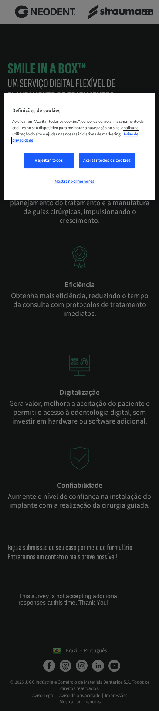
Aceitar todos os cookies (107, 160)
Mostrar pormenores (75, 181)
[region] (79, 146)
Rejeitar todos (49, 160)
